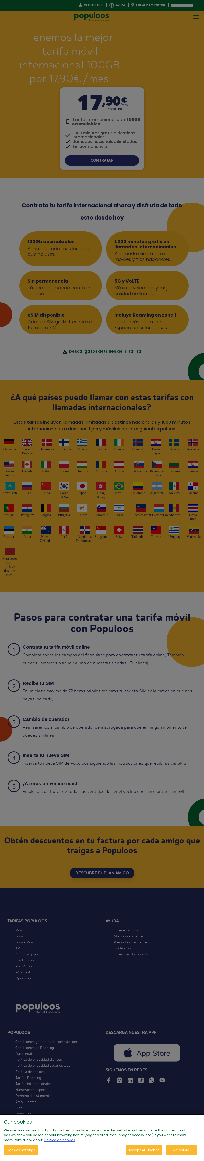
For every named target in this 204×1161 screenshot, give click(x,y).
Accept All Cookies (144, 1150)
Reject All (181, 1150)
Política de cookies (59, 1140)
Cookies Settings (21, 1150)
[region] (102, 1137)
